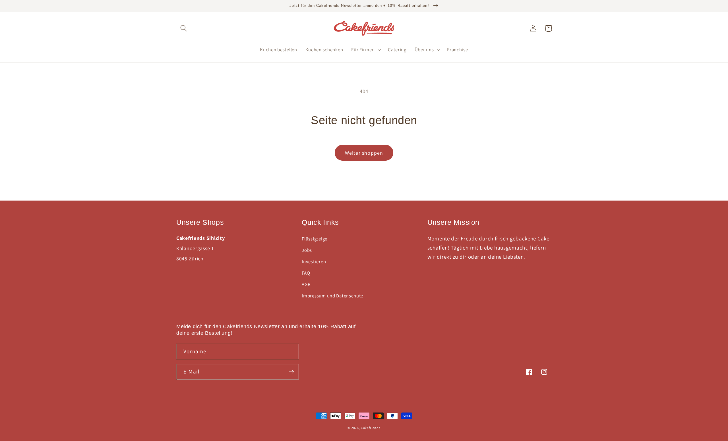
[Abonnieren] (291, 372)
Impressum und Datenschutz (332, 296)
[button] (183, 28)
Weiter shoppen (364, 153)
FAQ (306, 273)
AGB (306, 284)
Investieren (314, 261)
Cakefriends (370, 428)
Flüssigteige (314, 239)
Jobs (307, 250)
